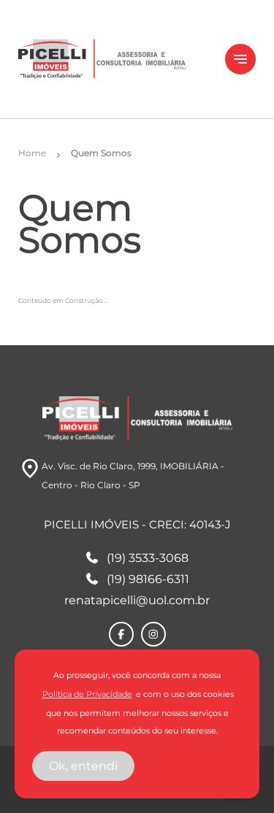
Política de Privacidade (87, 694)
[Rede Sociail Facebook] (121, 634)
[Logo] (113, 59)
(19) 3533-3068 (148, 558)
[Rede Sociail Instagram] (153, 634)
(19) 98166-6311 (148, 579)
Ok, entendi (83, 766)
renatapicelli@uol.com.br (137, 600)
